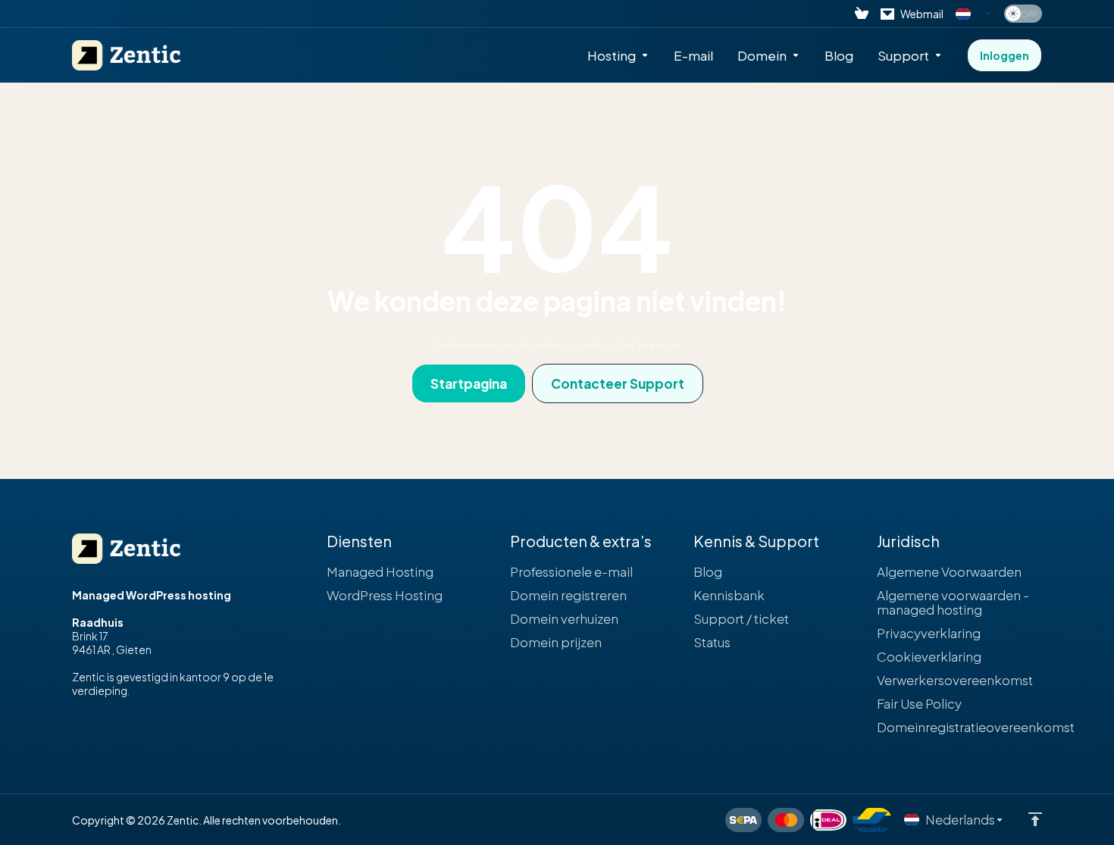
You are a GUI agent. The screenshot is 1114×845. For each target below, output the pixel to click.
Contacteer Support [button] (617, 383)
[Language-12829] (974, 13)
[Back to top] (1035, 819)
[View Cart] (862, 13)
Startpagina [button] (468, 383)
